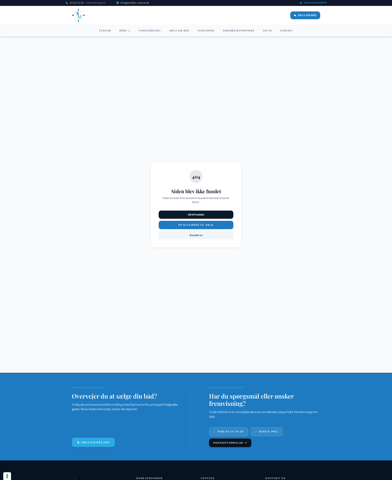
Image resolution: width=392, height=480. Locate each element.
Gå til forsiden (196, 214)
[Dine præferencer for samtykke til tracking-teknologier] (7, 476)
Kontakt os (196, 235)
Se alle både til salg (195, 224)
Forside (105, 30)
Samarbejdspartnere (239, 30)
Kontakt (286, 30)
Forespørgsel (150, 30)
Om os (267, 30)
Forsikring (206, 30)
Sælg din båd (179, 30)
